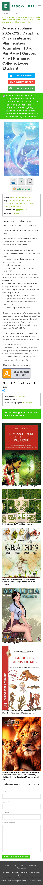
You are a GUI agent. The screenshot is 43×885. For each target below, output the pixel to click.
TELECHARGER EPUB (23, 88)
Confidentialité (32, 865)
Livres (13, 14)
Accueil (5, 14)
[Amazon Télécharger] (17, 373)
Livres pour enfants (12, 206)
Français (15, 213)
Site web (6, 812)
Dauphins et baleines (24, 203)
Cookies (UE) (10, 865)
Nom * (5, 791)
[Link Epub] (21, 181)
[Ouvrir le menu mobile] (39, 6)
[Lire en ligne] (21, 189)
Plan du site (21, 868)
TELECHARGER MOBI (23, 76)
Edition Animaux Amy (21, 197)
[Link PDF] (29, 181)
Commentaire (9, 823)
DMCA (21, 865)
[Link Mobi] (13, 181)
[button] (21, 387)
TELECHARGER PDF (23, 82)
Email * (5, 802)
